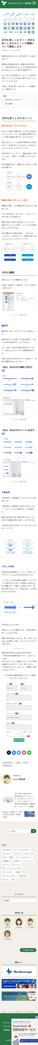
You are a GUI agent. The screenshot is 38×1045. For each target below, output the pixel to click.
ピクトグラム (30, 854)
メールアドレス (12, 713)
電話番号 (10, 723)
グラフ (6, 879)
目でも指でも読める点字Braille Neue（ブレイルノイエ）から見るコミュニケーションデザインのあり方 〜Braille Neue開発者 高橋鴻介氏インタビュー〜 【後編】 (25, 799)
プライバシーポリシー (16, 732)
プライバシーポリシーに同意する (19, 736)
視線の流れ (8, 765)
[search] (33, 831)
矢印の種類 (9, 104)
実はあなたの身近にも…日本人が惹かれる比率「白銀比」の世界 (12, 814)
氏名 (9, 684)
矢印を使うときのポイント (14, 99)
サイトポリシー (10, 1026)
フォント (17, 865)
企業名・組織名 (12, 694)
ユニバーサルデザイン (23, 850)
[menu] (34, 3)
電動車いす (7, 861)
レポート (10, 1011)
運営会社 (7, 1030)
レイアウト (7, 854)
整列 (11, 857)
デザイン (18, 854)
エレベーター (29, 861)
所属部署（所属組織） (14, 703)
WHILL (18, 861)
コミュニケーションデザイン (13, 868)
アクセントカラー (10, 876)
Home (4, 1011)
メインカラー (8, 872)
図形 (18, 763)
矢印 (26, 763)
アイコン (7, 865)
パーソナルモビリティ (25, 857)
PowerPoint (8, 763)
